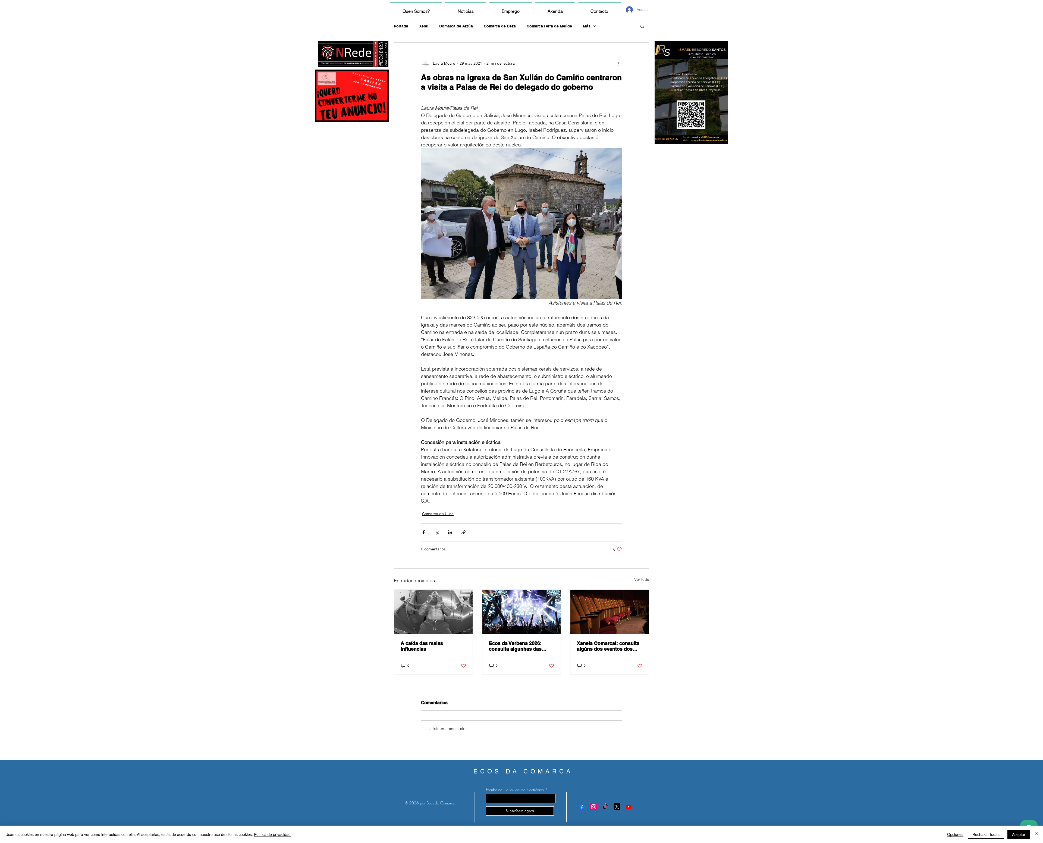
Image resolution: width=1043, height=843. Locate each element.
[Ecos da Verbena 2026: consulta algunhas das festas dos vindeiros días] (521, 612)
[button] (642, 26)
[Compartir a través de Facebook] (423, 532)
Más (586, 26)
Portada (401, 26)
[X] (617, 806)
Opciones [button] (955, 834)
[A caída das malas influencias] (433, 612)
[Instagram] (593, 806)
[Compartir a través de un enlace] (463, 532)
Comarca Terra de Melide (549, 26)
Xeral (423, 26)
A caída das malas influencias (422, 646)
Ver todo (641, 579)
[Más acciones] (618, 63)
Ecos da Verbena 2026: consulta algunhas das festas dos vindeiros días (518, 646)
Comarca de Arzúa (456, 26)
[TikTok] (605, 806)
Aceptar (1018, 834)
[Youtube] (628, 806)
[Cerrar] (1036, 834)
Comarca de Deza (500, 26)
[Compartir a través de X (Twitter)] (436, 532)
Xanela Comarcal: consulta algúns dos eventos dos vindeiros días (608, 646)
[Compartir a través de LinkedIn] (450, 532)
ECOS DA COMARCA (523, 771)
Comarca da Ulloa (438, 513)
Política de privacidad (272, 834)
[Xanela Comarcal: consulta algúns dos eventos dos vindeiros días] (609, 612)
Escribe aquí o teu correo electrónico (515, 790)
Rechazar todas (986, 834)
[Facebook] (582, 806)
